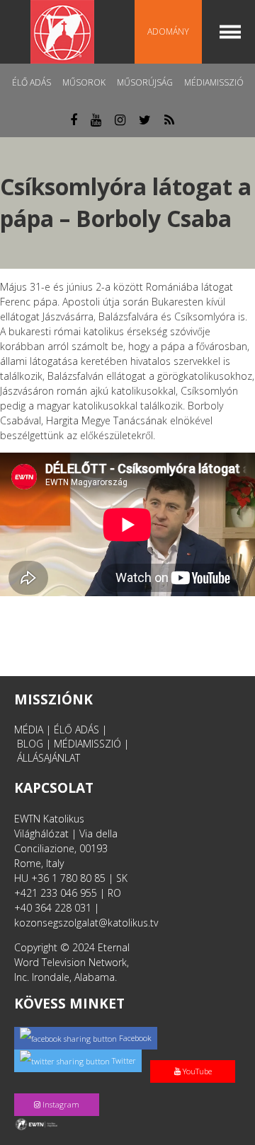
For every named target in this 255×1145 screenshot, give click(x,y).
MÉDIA (28, 729)
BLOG (30, 743)
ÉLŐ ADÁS (76, 729)
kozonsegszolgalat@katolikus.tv (86, 922)
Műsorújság (145, 82)
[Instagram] (59, 1089)
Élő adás (31, 82)
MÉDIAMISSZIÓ (87, 743)
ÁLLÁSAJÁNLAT (48, 758)
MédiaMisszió (214, 82)
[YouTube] (195, 1056)
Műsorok (84, 82)
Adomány (168, 31)
